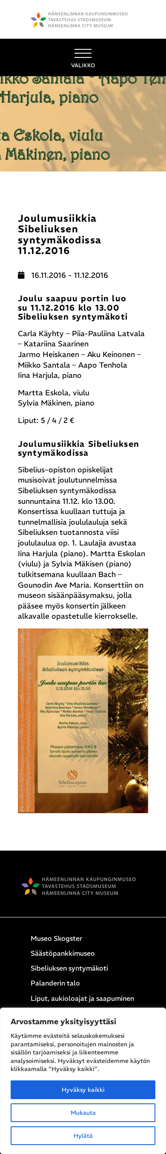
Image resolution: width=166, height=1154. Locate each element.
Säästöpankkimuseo (63, 953)
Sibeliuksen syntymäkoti (69, 968)
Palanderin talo (55, 983)
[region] (83, 1081)
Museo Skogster (56, 938)
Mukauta (83, 1113)
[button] (83, 57)
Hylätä (83, 1136)
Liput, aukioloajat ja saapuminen (82, 998)
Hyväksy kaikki (83, 1090)
